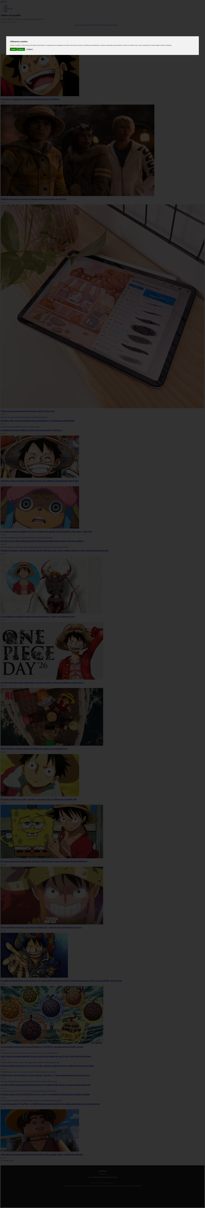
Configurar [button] (30, 49)
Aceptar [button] (13, 49)
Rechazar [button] (21, 49)
